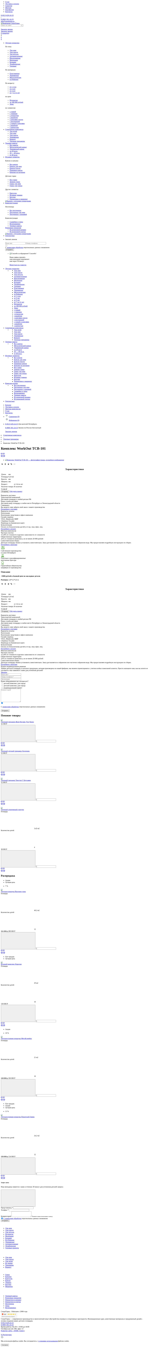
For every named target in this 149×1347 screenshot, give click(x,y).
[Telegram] (8, 464)
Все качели (14, 164)
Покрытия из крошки (13, 1300)
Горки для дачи (15, 184)
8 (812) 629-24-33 (7, 15)
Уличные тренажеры (17, 141)
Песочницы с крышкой (18, 214)
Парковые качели (16, 170)
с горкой (13, 112)
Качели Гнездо (15, 168)
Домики (8, 1282)
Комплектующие (7, 1292)
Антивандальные (16, 56)
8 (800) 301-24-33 (7, 19)
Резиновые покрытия (13, 228)
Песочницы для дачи (17, 212)
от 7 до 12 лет (15, 93)
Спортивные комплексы (12, 435)
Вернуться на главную (18, 265)
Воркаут (13, 139)
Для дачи (13, 50)
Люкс (12, 104)
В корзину (5, 491)
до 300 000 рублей (16, 102)
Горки (7, 1275)
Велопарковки (15, 224)
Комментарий (6, 1216)
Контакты (9, 12)
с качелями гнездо (16, 119)
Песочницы (9, 1304)
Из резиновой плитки (18, 232)
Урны (7, 1306)
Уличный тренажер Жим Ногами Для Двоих (17, 722)
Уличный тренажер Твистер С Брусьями (16, 780)
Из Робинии (9, 1240)
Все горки (13, 180)
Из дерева (9, 1263)
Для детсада (14, 54)
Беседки (13, 197)
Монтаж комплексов (13, 409)
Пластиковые (15, 73)
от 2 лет (12, 89)
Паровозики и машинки (18, 199)
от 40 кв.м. (14, 155)
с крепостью (14, 127)
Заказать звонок (7, 31)
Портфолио (9, 10)
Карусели (13, 193)
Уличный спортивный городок (12, 810)
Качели (8, 1281)
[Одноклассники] (5, 464)
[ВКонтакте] (2, 464)
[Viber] (11, 464)
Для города (14, 52)
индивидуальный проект (13, 688)
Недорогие (14, 100)
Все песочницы (15, 210)
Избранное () (14, 420)
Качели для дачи (16, 166)
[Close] (18, 1198)
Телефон (5, 1210)
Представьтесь (7, 1208)
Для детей (13, 131)
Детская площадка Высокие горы (13, 891)
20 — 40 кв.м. (15, 153)
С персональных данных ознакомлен (27, 247)
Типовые (13, 66)
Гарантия (8, 6)
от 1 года (13, 87)
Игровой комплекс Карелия (11, 964)
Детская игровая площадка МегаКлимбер (16, 1038)
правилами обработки (15, 247)
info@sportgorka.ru (7, 21)
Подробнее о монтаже (9, 545)
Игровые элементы (8, 1271)
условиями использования (48, 1341)
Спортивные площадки (9, 1254)
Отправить (5, 711)
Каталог (8, 405)
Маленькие (14, 60)
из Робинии (14, 79)
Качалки (8, 1277)
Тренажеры (9, 1265)
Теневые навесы (16, 226)
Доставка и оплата (12, 4)
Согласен (5, 1345)
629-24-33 (7, 1323)
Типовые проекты (12, 1248)
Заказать (4, 672)
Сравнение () (14, 417)
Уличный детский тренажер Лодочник (15, 751)
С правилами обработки (12, 1218)
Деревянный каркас (17, 149)
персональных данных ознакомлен (25, 1218)
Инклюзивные (15, 58)
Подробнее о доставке (9, 509)
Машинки (9, 1286)
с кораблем (14, 118)
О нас (7, 2)
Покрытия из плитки (13, 1302)
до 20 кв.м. (14, 151)
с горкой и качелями (17, 123)
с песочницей (15, 121)
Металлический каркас (18, 147)
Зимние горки (15, 182)
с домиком (13, 114)
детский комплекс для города (14, 683)
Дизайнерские (15, 64)
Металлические (15, 77)
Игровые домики (16, 195)
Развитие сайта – (13, 1331)
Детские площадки (8, 1224)
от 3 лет (12, 91)
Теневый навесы (11, 1296)
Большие (13, 62)
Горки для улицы (16, 186)
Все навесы (14, 145)
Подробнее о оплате (8, 529)
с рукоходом (14, 116)
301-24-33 (7, 1325)
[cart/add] (18, 733)
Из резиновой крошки (18, 230)
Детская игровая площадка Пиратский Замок (17, 1117)
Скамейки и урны (16, 222)
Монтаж (8, 8)
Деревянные (14, 75)
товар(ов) (5, 33)
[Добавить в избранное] (3, 456)
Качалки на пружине (17, 172)
